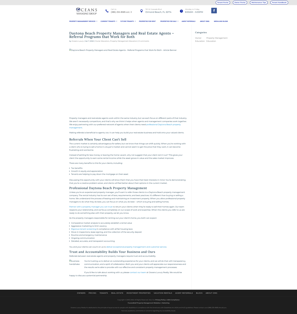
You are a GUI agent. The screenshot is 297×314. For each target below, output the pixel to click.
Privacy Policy (160, 300)
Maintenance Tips (259, 2)
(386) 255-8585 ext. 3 (121, 12)
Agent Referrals (188, 21)
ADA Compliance (173, 300)
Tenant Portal (222, 2)
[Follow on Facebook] (214, 10)
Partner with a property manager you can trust (91, 207)
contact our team (138, 272)
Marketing (165, 303)
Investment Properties (138, 293)
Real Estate (117, 293)
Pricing (92, 293)
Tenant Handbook (279, 2)
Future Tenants (127, 21)
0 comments (144, 41)
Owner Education (102, 41)
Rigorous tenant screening (83, 229)
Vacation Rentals (163, 293)
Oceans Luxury (78, 41)
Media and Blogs (221, 21)
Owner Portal (239, 2)
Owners (81, 293)
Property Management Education (123, 41)
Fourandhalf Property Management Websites (144, 303)
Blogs (199, 293)
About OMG (204, 21)
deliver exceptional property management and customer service (136, 247)
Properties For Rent (147, 21)
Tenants (104, 293)
